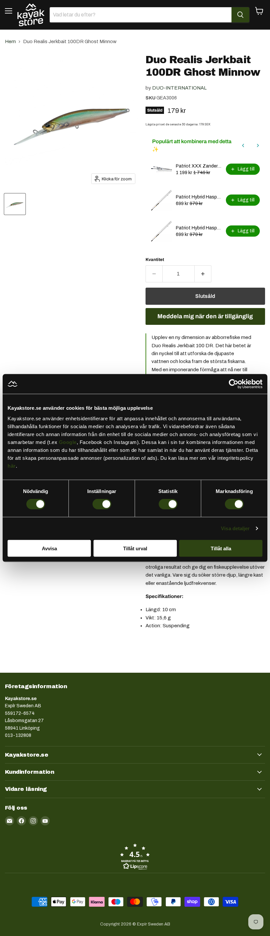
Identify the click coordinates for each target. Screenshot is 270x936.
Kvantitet (155, 259)
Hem (10, 41)
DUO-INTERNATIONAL (179, 88)
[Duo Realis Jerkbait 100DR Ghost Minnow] (14, 204)
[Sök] (240, 14)
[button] (135, 856)
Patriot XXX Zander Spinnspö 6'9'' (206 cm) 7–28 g (199, 166)
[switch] (102, 504)
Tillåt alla (221, 548)
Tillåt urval (135, 548)
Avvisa (49, 548)
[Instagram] (33, 820)
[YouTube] (45, 820)
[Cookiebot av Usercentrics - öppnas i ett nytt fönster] (233, 384)
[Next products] (258, 145)
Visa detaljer (235, 528)
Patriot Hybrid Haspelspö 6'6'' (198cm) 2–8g (199, 227)
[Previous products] (243, 145)
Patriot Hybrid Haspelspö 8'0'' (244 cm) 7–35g (199, 197)
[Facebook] (21, 820)
